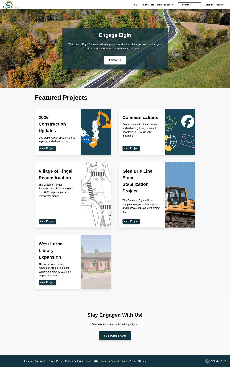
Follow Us (115, 60)
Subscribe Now (115, 335)
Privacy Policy (55, 361)
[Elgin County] (25, 5)
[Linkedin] (9, 361)
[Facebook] (5, 361)
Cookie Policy (128, 361)
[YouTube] (14, 361)
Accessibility (92, 361)
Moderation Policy (74, 361)
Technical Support (110, 361)
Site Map (142, 361)
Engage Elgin (115, 35)
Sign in (209, 4)
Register (220, 4)
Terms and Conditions (34, 361)
